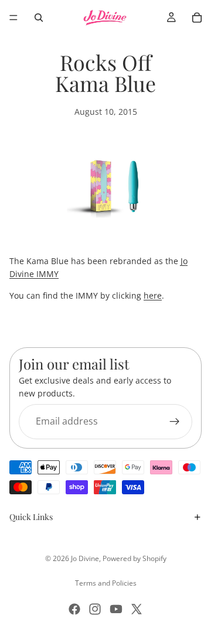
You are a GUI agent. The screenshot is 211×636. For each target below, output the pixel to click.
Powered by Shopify (134, 558)
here (153, 295)
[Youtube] (116, 609)
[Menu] (13, 17)
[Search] (39, 17)
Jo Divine (85, 558)
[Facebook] (74, 609)
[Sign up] (174, 421)
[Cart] (197, 17)
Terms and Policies (106, 583)
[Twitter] (137, 609)
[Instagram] (95, 609)
